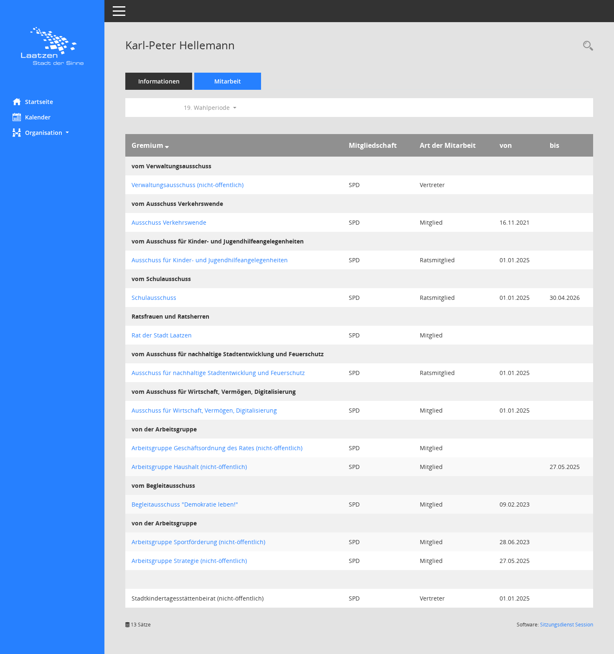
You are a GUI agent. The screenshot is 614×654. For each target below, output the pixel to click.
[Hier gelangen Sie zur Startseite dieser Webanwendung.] (52, 46)
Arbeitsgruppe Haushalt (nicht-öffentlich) (189, 467)
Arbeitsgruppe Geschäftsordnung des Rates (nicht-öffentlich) (217, 448)
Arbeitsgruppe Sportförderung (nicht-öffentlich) (198, 542)
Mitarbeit (227, 81)
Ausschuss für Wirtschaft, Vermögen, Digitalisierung (204, 410)
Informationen (159, 81)
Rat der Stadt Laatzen (162, 335)
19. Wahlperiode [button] (207, 108)
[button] (52, 132)
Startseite (39, 102)
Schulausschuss (154, 298)
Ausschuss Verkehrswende (169, 222)
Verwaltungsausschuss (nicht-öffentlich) (188, 185)
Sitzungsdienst (566, 624)
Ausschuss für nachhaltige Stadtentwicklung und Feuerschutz (218, 373)
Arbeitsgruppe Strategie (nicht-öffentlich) (189, 561)
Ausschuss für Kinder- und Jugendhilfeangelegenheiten (210, 260)
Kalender (38, 117)
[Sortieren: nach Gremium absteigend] (167, 145)
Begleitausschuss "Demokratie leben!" (185, 504)
